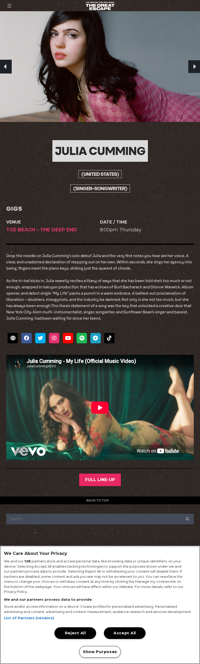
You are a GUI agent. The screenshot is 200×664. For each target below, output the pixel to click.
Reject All (75, 633)
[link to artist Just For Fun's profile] (194, 66)
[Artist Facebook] (26, 338)
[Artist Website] (13, 338)
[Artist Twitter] (40, 338)
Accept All (125, 633)
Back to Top (97, 500)
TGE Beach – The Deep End (41, 230)
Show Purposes (100, 651)
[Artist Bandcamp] (95, 338)
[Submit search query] (187, 519)
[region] (100, 605)
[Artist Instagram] (54, 338)
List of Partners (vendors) (29, 618)
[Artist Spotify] (82, 338)
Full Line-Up (100, 479)
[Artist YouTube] (68, 338)
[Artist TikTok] (109, 338)
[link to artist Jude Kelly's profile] (6, 67)
